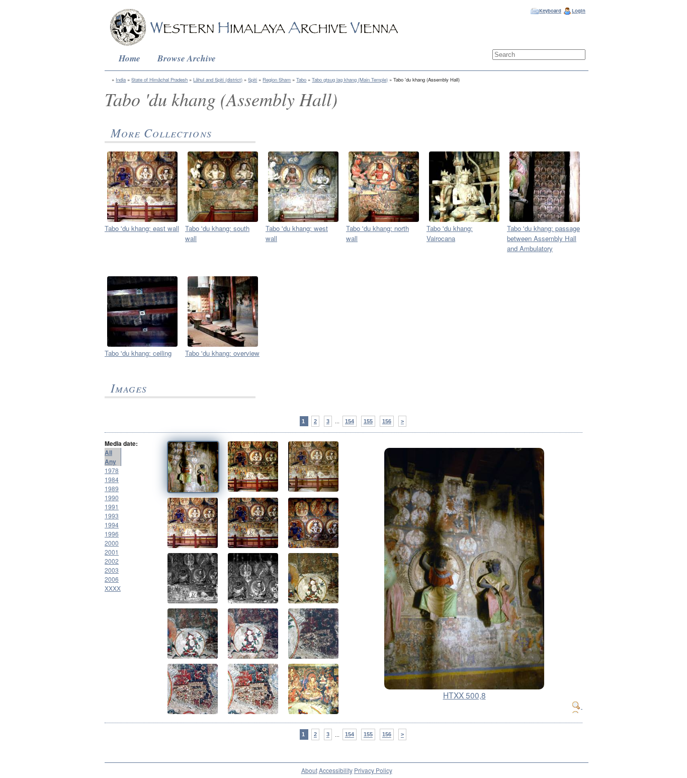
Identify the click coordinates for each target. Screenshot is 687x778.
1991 (112, 506)
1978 (112, 470)
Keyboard (550, 10)
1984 (112, 479)
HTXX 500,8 (464, 695)
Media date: (121, 443)
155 (368, 421)
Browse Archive (186, 58)
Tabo (301, 79)
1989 (112, 488)
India (121, 79)
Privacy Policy (373, 770)
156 (386, 421)
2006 (112, 579)
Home (129, 58)
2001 (112, 552)
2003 (112, 570)
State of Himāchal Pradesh (159, 79)
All (108, 452)
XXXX (113, 588)
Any (110, 461)
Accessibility (336, 770)
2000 (112, 542)
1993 (112, 515)
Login (578, 10)
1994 (112, 524)
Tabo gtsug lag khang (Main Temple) (350, 79)
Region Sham (277, 79)
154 (349, 421)
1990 (112, 497)
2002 (112, 561)
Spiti (252, 79)
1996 (112, 533)
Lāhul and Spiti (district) (217, 79)
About (309, 770)
